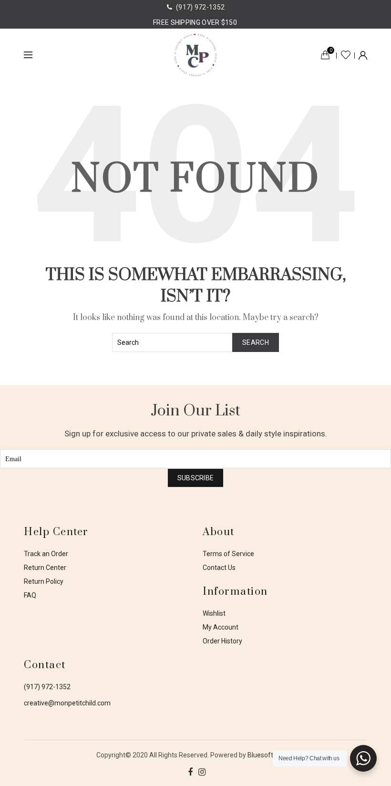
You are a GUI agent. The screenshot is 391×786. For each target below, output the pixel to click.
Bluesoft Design (271, 755)
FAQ (30, 595)
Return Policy (43, 581)
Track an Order (46, 554)
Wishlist (346, 55)
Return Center (45, 567)
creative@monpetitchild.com (67, 703)
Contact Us (219, 567)
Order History (222, 641)
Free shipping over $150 (195, 22)
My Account (220, 627)
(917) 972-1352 (47, 687)
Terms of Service (228, 554)
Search (255, 342)
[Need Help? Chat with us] (363, 758)
